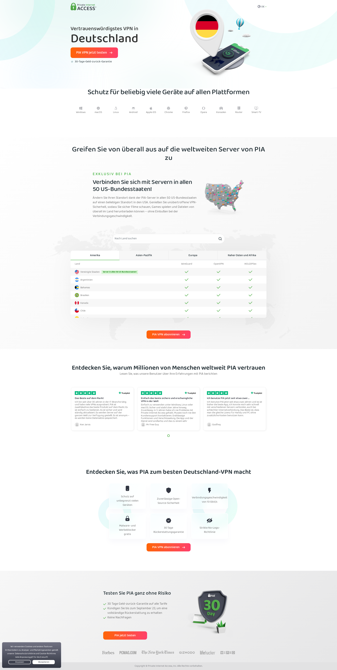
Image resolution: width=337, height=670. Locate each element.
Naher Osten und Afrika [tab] (242, 255)
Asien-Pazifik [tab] (144, 255)
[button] (168, 435)
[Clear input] (220, 239)
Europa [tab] (193, 255)
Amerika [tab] (95, 255)
